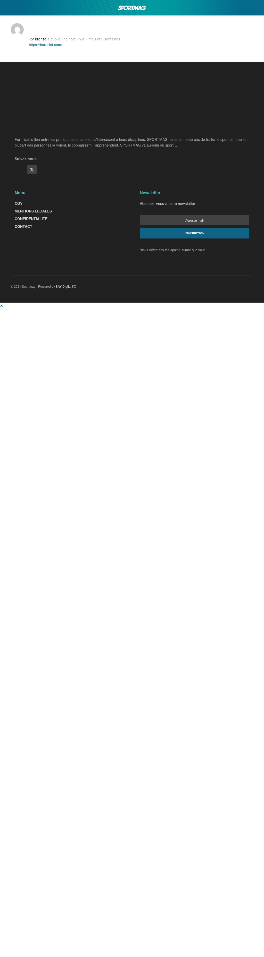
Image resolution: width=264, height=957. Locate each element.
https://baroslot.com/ (45, 44)
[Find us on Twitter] (32, 169)
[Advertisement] (132, 344)
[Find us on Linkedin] (69, 170)
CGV (18, 203)
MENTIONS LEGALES (33, 210)
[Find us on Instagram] (44, 170)
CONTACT (23, 226)
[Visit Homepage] (132, 8)
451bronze (37, 38)
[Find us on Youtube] (57, 170)
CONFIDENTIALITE (31, 218)
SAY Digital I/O (66, 286)
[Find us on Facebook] (19, 170)
